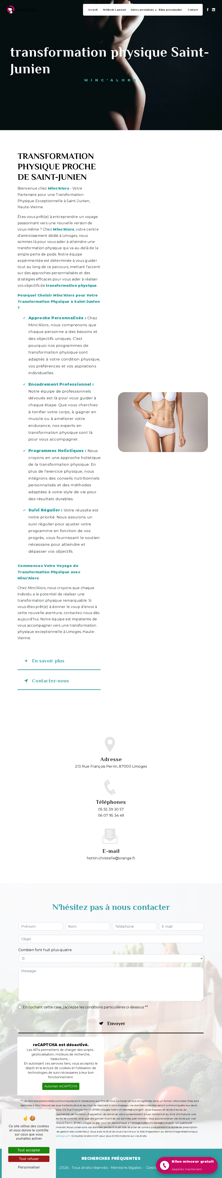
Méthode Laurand (114, 9)
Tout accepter (28, 1150)
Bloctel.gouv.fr (61, 1135)
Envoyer (116, 1023)
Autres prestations (142, 9)
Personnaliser (29, 1167)
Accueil (93, 9)
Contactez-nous (50, 680)
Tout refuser (29, 1159)
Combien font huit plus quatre (45, 950)
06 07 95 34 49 (111, 815)
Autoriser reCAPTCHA (60, 1086)
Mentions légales (126, 1168)
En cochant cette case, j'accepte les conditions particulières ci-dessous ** (85, 1007)
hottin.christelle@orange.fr (111, 858)
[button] (187, 1165)
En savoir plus (48, 661)
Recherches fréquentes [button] (111, 1158)
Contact (193, 9)
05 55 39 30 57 (111, 809)
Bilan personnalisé (170, 9)
